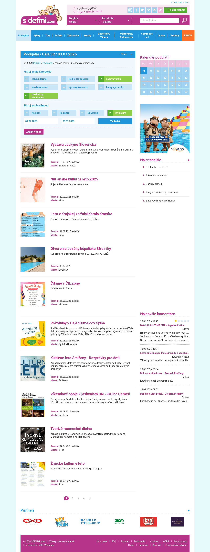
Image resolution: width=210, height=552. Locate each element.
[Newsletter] (154, 10)
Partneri (125, 541)
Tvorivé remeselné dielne (71, 429)
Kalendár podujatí (154, 57)
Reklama (143, 545)
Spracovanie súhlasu (176, 545)
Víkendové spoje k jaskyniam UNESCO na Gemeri (90, 394)
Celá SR (36, 63)
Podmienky (140, 541)
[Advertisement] (164, 258)
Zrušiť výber (33, 131)
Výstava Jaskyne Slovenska (73, 145)
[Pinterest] (148, 10)
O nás (131, 545)
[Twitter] (142, 10)
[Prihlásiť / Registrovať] (160, 10)
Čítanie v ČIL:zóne (65, 283)
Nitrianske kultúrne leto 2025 (74, 179)
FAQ (114, 541)
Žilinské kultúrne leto (68, 463)
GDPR (166, 541)
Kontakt (157, 545)
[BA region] (164, 128)
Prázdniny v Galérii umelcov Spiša (78, 323)
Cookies (154, 541)
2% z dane (101, 541)
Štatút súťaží (180, 541)
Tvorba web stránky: (38, 545)
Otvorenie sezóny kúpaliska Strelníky (81, 249)
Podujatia (47, 63)
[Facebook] (136, 10)
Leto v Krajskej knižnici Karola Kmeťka (81, 214)
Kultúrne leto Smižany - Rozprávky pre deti (85, 358)
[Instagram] (130, 10)
